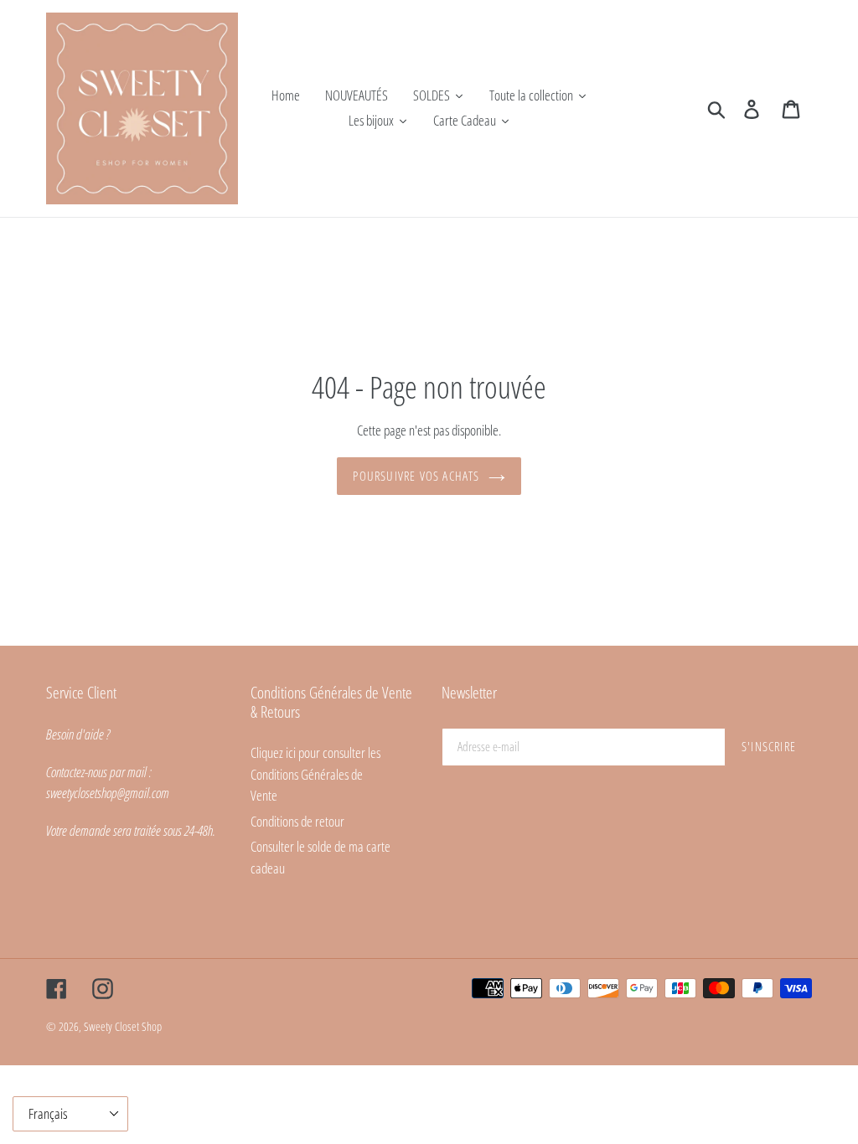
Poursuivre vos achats (416, 475)
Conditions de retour (297, 821)
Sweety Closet (113, 1026)
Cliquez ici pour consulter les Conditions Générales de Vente (315, 774)
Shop (152, 1026)
